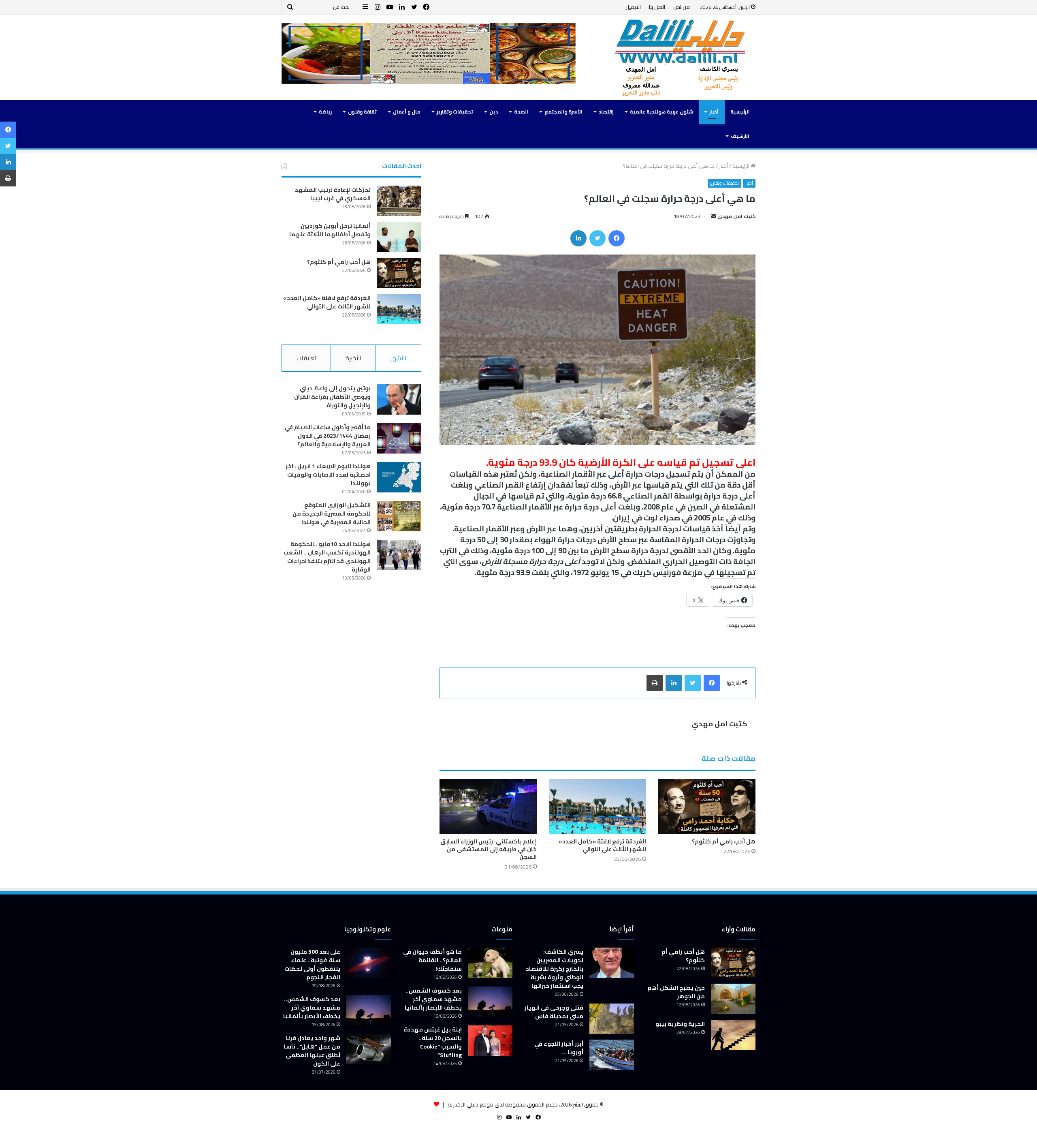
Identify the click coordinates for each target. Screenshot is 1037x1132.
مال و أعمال (406, 111)
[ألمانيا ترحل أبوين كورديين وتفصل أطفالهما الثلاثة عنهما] (399, 237)
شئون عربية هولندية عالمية (661, 111)
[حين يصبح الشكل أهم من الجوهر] (733, 999)
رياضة (325, 111)
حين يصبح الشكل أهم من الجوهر (676, 991)
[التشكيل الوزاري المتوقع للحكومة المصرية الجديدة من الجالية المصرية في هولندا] (399, 516)
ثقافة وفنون (362, 111)
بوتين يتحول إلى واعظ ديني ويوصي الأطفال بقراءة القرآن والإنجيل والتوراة (332, 397)
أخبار (714, 111)
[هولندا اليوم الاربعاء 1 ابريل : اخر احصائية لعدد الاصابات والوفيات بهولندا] (399, 477)
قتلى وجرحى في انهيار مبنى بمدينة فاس (554, 1011)
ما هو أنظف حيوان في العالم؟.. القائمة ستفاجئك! (432, 960)
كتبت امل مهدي (736, 216)
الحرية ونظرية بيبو (680, 1024)
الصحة (521, 111)
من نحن (681, 7)
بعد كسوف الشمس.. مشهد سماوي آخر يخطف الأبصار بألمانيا (433, 999)
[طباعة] (655, 683)
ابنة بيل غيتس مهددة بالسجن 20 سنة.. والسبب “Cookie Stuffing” (433, 1042)
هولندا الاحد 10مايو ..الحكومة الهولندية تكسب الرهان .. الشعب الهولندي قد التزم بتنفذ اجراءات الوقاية (327, 557)
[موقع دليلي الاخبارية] (680, 57)
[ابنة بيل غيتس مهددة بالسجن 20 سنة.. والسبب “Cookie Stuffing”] (490, 1040)
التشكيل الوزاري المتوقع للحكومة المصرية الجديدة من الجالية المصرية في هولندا (331, 513)
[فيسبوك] (616, 238)
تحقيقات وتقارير (455, 111)
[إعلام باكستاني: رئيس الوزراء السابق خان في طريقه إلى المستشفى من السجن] (488, 806)
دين (493, 111)
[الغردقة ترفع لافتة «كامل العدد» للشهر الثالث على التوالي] (597, 806)
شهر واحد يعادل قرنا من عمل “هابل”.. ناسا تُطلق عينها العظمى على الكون (312, 1051)
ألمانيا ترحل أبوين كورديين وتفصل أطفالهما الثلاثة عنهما (330, 230)
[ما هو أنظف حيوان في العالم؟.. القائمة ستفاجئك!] (490, 963)
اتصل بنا (657, 7)
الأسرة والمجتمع (563, 111)
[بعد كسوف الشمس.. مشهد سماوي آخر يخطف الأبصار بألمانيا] (490, 1001)
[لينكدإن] (578, 238)
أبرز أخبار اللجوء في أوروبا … (558, 1047)
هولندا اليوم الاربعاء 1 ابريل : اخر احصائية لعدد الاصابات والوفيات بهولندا (328, 474)
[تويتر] (597, 238)
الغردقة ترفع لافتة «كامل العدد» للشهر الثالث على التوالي (602, 845)
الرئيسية (740, 111)
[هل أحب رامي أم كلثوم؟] (706, 806)
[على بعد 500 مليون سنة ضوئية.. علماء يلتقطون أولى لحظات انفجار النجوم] (368, 963)
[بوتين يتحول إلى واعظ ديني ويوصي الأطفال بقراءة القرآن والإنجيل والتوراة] (399, 399)
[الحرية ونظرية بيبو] (733, 1035)
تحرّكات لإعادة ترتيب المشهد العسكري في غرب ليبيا (333, 193)
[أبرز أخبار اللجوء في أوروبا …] (611, 1055)
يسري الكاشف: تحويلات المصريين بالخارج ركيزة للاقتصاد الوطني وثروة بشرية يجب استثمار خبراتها (554, 968)
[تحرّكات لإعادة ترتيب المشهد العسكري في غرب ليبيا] (399, 201)
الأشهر (398, 358)
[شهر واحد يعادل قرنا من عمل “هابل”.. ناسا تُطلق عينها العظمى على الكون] (368, 1049)
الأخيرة (353, 358)
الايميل (633, 7)
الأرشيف (740, 136)
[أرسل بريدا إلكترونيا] (713, 216)
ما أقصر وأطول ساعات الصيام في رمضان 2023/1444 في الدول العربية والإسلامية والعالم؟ (328, 435)
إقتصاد (606, 111)
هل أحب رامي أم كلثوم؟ (723, 841)
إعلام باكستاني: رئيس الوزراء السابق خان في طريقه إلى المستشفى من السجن (488, 849)
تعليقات (306, 358)
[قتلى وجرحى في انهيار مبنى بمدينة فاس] (611, 1019)
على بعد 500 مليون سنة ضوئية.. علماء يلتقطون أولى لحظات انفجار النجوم (312, 964)
